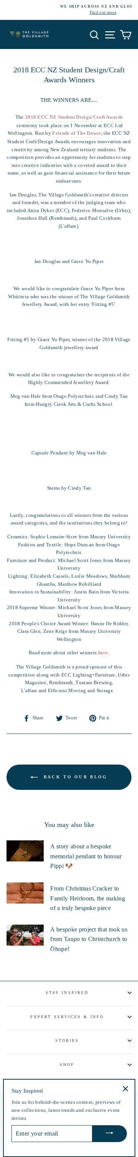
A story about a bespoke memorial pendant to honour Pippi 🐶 (86, 856)
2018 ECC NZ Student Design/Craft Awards (74, 117)
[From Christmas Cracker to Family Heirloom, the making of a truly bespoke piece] (25, 893)
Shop (67, 1064)
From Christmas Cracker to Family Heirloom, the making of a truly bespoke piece (87, 898)
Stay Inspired (67, 992)
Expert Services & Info (67, 1017)
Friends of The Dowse (76, 133)
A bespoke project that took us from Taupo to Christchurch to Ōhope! (88, 939)
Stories (67, 1040)
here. (104, 652)
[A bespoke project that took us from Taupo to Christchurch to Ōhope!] (25, 935)
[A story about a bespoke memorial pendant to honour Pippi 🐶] (25, 850)
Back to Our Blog (74, 776)
